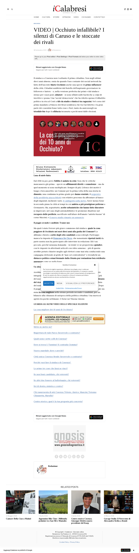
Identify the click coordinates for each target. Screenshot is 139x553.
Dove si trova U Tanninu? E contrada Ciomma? (56, 344)
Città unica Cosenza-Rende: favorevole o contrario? (58, 356)
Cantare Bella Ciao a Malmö (18, 519)
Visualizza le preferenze (80, 283)
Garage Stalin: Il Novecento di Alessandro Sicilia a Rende (117, 520)
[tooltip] (125, 9)
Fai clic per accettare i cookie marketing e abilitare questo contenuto (69, 136)
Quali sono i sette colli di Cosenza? (50, 338)
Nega (59, 283)
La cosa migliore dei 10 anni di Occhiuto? (53, 309)
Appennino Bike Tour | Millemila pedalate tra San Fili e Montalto (53, 520)
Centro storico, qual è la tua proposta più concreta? (58, 401)
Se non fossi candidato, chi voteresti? (51, 374)
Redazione (57, 50)
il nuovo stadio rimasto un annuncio (66, 217)
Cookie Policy (60, 288)
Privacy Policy (75, 542)
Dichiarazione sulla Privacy (73, 288)
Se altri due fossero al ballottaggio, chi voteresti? (57, 380)
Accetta (48, 283)
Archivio (37, 23)
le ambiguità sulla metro (74, 201)
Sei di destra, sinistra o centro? (48, 386)
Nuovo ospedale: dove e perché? (49, 350)
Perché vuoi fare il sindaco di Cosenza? (52, 362)
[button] (95, 265)
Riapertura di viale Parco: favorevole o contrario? (57, 332)
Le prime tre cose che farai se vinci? (51, 368)
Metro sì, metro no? (43, 327)
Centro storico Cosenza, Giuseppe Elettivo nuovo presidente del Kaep (81, 521)
